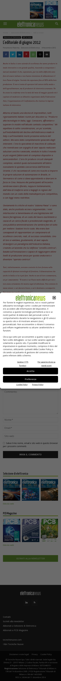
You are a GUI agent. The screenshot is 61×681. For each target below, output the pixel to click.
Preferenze (30, 379)
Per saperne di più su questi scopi (46, 364)
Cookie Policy (22, 384)
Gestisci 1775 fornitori (22, 364)
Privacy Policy (37, 384)
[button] (54, 297)
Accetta (30, 370)
